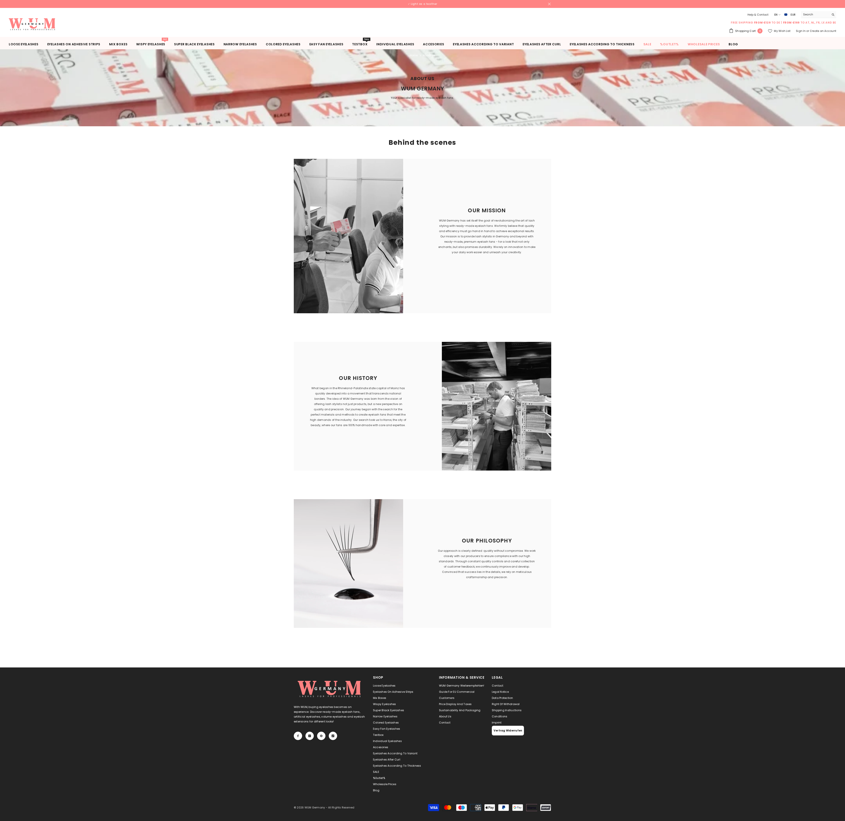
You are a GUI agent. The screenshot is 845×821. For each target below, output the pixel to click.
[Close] (459, 359)
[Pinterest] (427, 442)
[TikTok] (436, 442)
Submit (422, 424)
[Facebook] (408, 442)
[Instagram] (417, 442)
